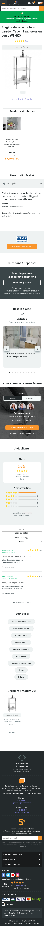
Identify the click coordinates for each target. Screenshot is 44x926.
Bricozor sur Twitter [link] (8, 875)
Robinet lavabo (21, 642)
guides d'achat (9, 915)
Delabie (21, 677)
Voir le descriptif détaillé (22, 99)
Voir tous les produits (21, 246)
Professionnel (31, 398)
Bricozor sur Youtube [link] (13, 875)
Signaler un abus (8, 567)
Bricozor (14, 3)
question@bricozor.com (22, 427)
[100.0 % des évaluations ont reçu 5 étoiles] (11, 493)
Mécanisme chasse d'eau (21, 663)
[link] (33, 3)
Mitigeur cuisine (21, 635)
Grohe (21, 670)
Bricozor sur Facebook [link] (3, 875)
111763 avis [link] (20, 886)
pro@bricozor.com (22, 812)
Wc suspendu (21, 656)
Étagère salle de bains (21, 628)
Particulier (13, 398)
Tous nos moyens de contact (21, 433)
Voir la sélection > (22, 21)
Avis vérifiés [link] (27, 513)
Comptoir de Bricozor (17, 913)
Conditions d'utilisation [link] (32, 923)
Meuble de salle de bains (21, 621)
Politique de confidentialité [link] (14, 923)
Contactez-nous (11, 786)
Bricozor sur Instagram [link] (17, 875)
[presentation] (6, 348)
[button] (9, 372)
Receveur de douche (21, 649)
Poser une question (22, 283)
